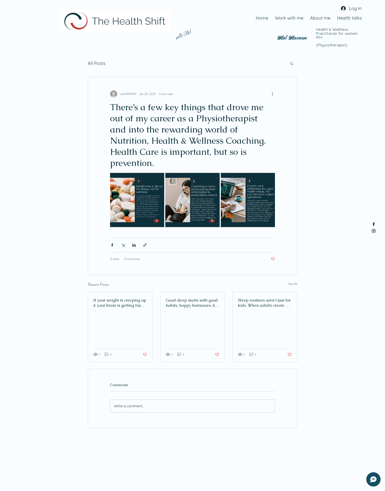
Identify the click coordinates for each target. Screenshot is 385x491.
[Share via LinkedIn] (134, 245)
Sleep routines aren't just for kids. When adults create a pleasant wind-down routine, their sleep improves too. (264, 303)
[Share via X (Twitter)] (123, 245)
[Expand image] (137, 200)
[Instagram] (373, 230)
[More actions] (272, 94)
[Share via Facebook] (112, 245)
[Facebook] (373, 224)
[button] (291, 63)
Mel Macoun (292, 37)
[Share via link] (145, 245)
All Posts (96, 63)
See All (292, 284)
